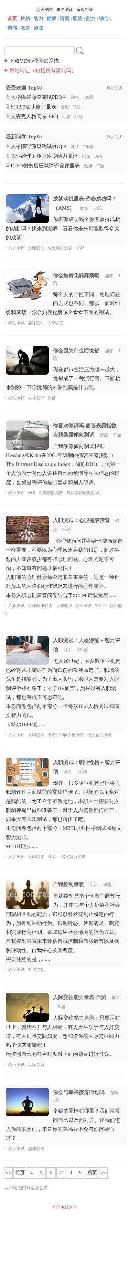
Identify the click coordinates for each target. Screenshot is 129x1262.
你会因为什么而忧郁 (76, 350)
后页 (92, 1172)
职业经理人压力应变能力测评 (43, 156)
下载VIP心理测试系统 (34, 61)
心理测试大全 (64, 1207)
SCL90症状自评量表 (32, 106)
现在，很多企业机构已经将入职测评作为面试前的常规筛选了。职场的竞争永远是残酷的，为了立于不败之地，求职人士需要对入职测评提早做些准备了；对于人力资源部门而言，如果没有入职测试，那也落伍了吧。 (64, 814)
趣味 (38, 28)
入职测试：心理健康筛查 (81, 520)
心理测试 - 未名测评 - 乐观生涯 (64, 9)
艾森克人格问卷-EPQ (33, 116)
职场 (78, 18)
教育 (25, 28)
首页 (12, 18)
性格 (25, 18)
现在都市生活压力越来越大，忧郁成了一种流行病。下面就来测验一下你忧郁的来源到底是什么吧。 (63, 378)
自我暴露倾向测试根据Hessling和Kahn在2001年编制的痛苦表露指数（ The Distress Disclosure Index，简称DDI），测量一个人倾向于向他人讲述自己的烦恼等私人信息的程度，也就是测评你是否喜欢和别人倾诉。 (63, 464)
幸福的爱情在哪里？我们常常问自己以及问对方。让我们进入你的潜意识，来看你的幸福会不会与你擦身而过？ (63, 1124)
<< (8, 1172)
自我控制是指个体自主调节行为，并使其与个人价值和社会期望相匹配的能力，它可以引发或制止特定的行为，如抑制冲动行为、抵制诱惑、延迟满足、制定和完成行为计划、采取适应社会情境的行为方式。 (63, 927)
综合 (104, 18)
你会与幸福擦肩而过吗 (79, 1092)
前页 (20, 1172)
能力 (91, 18)
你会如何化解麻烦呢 (76, 275)
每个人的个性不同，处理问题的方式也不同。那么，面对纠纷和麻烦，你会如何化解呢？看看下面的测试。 (63, 303)
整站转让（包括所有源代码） (42, 70)
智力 (38, 18)
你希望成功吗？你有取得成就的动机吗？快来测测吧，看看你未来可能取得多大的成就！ (63, 228)
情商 (64, 18)
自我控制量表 (68, 884)
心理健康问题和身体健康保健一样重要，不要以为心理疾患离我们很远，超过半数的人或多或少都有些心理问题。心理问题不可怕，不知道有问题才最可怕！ (64, 568)
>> (103, 1172)
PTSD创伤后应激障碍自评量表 (44, 165)
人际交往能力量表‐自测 (79, 997)
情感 (12, 28)
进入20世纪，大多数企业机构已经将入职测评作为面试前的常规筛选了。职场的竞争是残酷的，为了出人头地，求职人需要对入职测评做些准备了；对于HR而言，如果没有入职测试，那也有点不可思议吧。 (63, 692)
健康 (51, 18)
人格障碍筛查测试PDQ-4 (38, 97)
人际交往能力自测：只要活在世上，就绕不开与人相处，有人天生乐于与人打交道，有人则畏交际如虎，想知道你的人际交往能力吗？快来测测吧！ (63, 1036)
